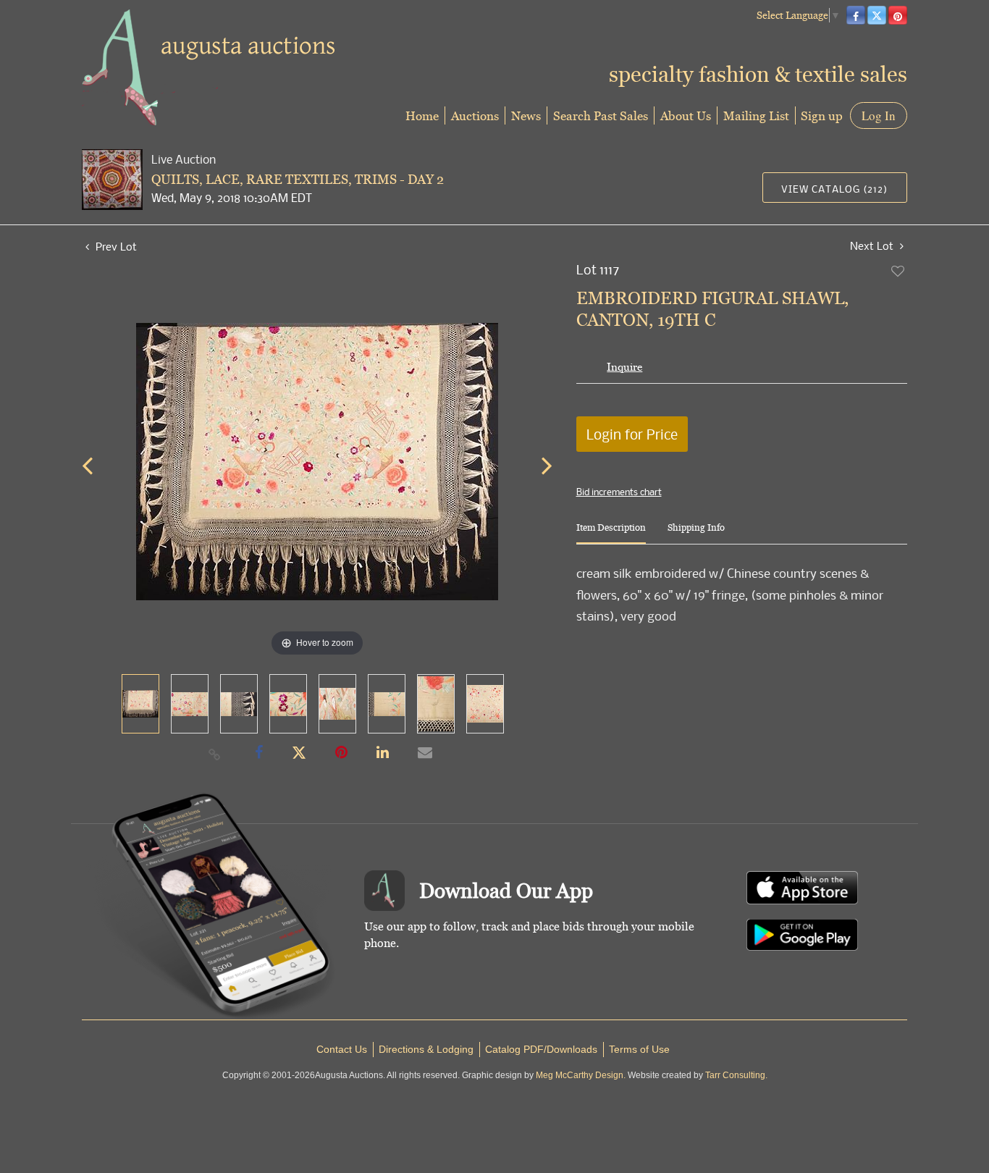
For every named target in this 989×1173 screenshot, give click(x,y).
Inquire (624, 366)
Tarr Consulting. (736, 1075)
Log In (879, 115)
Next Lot (873, 246)
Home (422, 115)
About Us (685, 115)
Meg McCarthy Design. (581, 1075)
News (526, 115)
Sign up (822, 115)
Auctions (475, 115)
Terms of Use (639, 1049)
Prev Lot (115, 246)
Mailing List (756, 115)
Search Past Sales (600, 115)
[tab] (611, 533)
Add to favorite (898, 270)
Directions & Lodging (426, 1049)
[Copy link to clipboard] (215, 753)
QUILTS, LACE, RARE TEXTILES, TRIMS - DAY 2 (297, 179)
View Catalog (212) (834, 189)
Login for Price (632, 434)
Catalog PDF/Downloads (541, 1049)
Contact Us (341, 1049)
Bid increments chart (619, 491)
